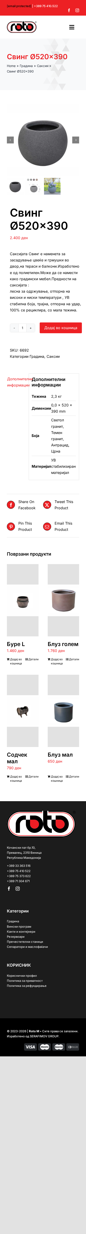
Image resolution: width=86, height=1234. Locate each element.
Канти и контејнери (21, 931)
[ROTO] (21, 23)
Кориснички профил (22, 975)
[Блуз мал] (63, 711)
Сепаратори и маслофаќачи (27, 947)
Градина (37, 356)
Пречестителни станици (25, 941)
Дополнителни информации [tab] (16, 382)
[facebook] (69, 10)
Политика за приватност (25, 980)
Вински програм (19, 926)
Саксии (53, 356)
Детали (33, 659)
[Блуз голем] (63, 600)
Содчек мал (17, 758)
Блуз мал (60, 754)
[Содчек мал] (23, 711)
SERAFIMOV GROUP (44, 1036)
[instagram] (77, 10)
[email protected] (19, 6)
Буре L (16, 644)
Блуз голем (63, 644)
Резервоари (16, 936)
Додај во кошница (60, 327)
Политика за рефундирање (27, 986)
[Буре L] (23, 600)
